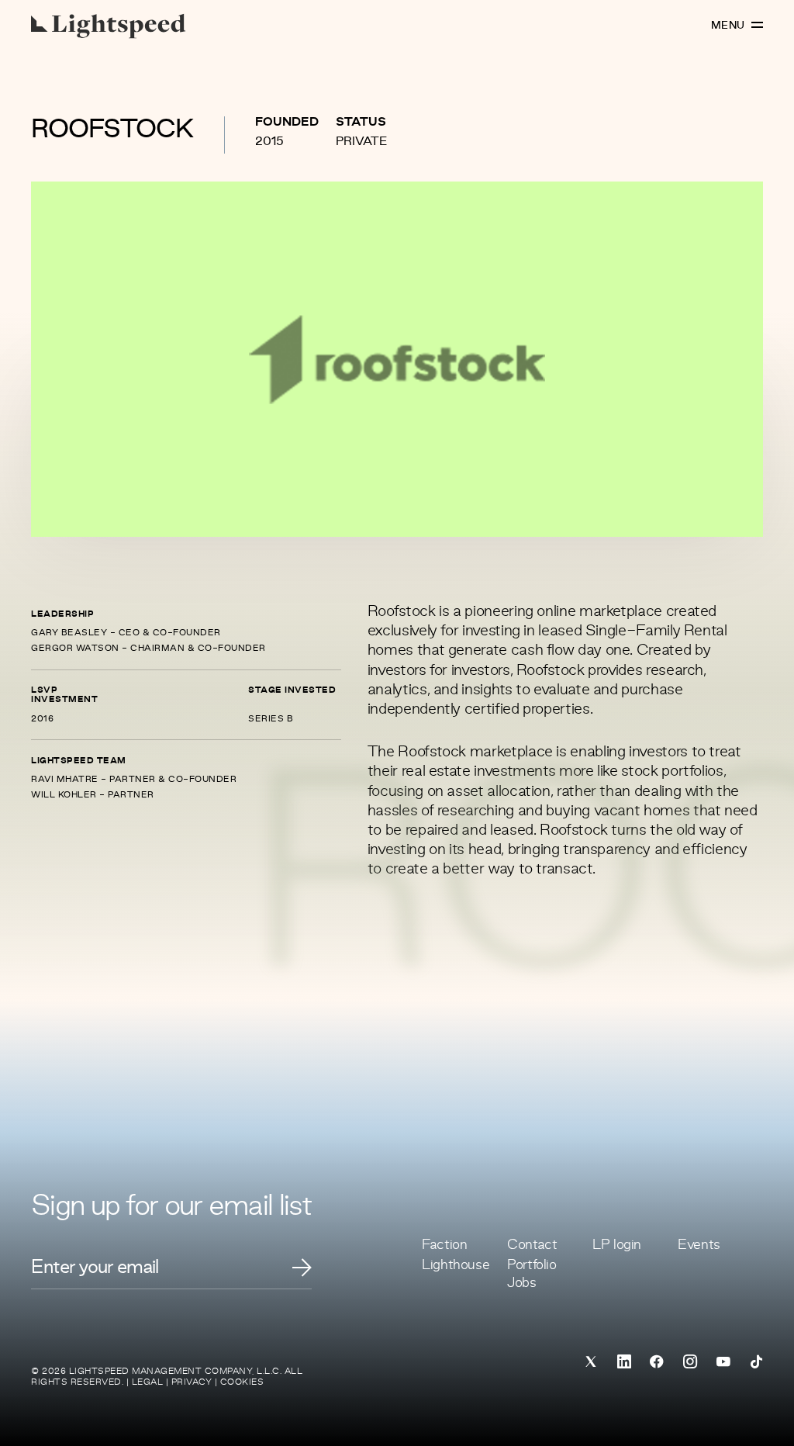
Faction (444, 1245)
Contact (532, 1245)
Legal (148, 1382)
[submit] (302, 1268)
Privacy (191, 1382)
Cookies (242, 1382)
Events (699, 1245)
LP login (616, 1245)
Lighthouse (455, 1265)
